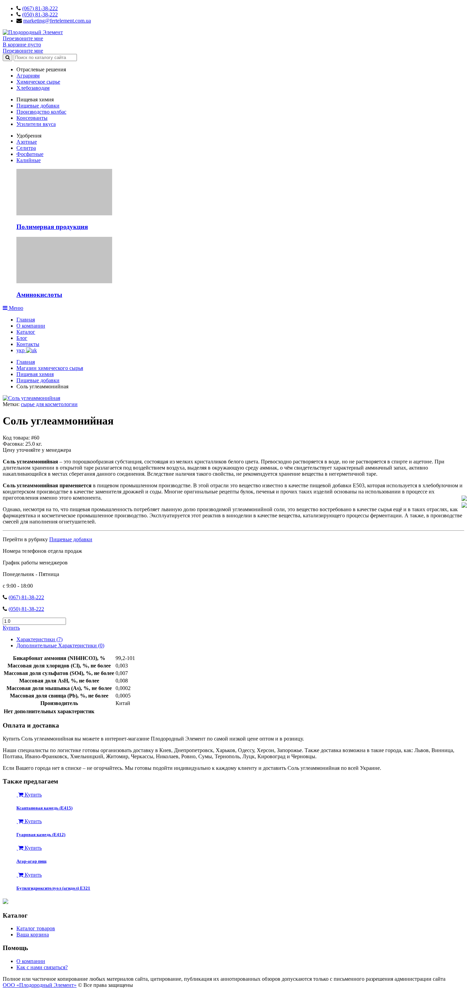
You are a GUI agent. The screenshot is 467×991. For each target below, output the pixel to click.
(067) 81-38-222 (40, 8)
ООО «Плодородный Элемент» (40, 985)
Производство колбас (41, 112)
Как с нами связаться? (42, 967)
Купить (11, 628)
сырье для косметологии (49, 404)
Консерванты (32, 118)
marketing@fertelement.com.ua (57, 21)
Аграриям (28, 75)
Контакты (27, 344)
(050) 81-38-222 (40, 14)
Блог (21, 338)
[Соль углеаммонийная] (31, 398)
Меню (15, 308)
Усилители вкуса (36, 124)
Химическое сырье (38, 82)
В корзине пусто (22, 44)
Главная (25, 319)
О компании (30, 326)
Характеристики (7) (39, 639)
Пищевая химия (35, 374)
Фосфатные (29, 154)
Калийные (28, 160)
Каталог (25, 332)
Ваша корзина (32, 934)
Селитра (26, 148)
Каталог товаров (35, 928)
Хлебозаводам (33, 88)
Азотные (26, 142)
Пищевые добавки (37, 106)
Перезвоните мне (23, 38)
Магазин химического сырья (49, 368)
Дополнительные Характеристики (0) (60, 645)
